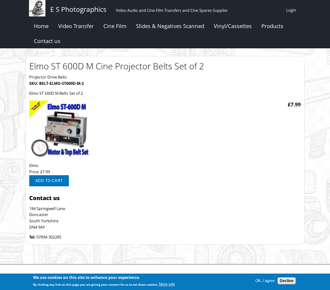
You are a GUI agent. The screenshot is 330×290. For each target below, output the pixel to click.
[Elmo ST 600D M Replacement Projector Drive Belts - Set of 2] (59, 159)
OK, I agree (265, 281)
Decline (287, 281)
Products (272, 25)
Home (41, 25)
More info (167, 284)
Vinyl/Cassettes (233, 25)
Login (291, 10)
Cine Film (114, 25)
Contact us (47, 40)
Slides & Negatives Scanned (170, 25)
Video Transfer (76, 25)
